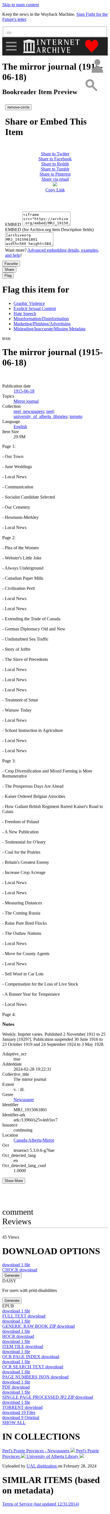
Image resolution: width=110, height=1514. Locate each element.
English (20, 426)
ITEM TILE (22, 1346)
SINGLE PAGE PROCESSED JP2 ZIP (47, 1397)
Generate (12, 1275)
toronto (76, 416)
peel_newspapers (29, 411)
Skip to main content (20, 4)
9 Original (20, 1417)
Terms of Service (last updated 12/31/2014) (40, 1504)
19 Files (18, 1412)
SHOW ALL (14, 1422)
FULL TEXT (23, 1316)
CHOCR (19, 1269)
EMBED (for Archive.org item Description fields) (49, 229)
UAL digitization (42, 1466)
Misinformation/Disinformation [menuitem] (41, 318)
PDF (16, 1387)
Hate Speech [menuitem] (25, 313)
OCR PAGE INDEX (30, 1356)
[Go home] (52, 46)
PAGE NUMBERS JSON (35, 1376)
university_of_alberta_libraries (40, 416)
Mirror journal (26, 401)
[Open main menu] (11, 46)
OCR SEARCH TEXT (32, 1366)
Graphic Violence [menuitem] (29, 303)
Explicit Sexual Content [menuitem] (35, 308)
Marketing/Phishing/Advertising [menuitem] (42, 323)
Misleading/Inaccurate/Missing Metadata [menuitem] (49, 328)
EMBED (13, 224)
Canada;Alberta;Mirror (34, 1140)
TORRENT (22, 1407)
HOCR (18, 1336)
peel (50, 411)
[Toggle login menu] (97, 66)
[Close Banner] (9, 33)
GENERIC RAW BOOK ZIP (38, 1326)
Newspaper (24, 1099)
